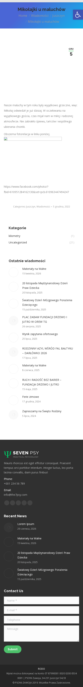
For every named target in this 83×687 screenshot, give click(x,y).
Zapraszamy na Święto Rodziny (41, 411)
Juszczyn (30, 206)
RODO (41, 668)
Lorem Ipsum (25, 524)
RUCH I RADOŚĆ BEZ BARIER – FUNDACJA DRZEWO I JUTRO (41, 382)
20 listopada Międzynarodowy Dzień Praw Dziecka (45, 285)
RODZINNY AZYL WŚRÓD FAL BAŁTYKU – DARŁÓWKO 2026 (47, 351)
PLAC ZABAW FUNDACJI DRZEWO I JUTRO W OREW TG (44, 319)
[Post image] (13, 272)
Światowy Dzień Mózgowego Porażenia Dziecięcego (47, 302)
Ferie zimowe (30, 397)
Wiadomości (43, 206)
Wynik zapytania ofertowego (40, 334)
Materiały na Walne (34, 269)
